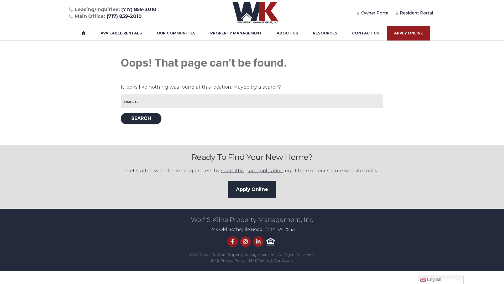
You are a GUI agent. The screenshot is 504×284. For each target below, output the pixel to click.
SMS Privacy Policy (228, 260)
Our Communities (176, 33)
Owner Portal (375, 13)
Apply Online (408, 33)
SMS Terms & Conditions (271, 260)
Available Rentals (121, 33)
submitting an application (252, 171)
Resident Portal (416, 13)
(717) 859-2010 (115, 9)
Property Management (236, 33)
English (433, 279)
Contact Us (365, 33)
